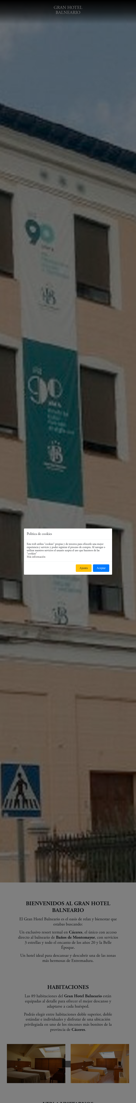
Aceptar (101, 568)
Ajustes (84, 568)
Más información (36, 557)
